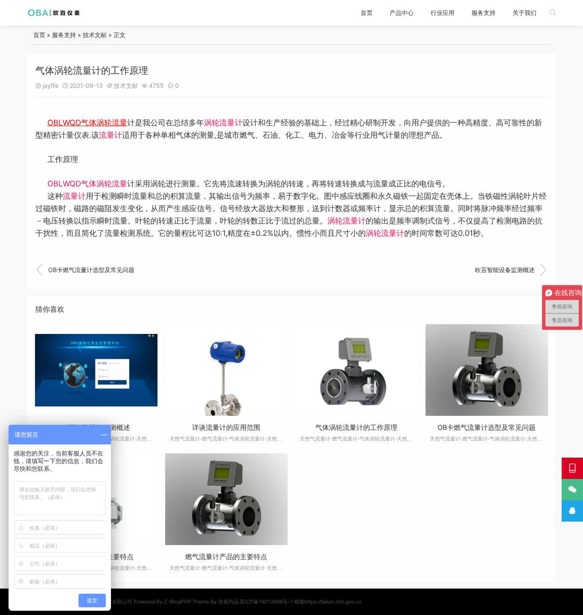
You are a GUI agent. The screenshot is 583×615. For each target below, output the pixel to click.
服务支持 (484, 12)
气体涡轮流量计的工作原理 (356, 427)
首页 (367, 12)
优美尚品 (228, 601)
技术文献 (95, 34)
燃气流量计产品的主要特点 (226, 556)
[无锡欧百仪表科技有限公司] (54, 12)
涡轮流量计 (223, 122)
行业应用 (443, 12)
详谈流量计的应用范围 (226, 427)
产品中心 (402, 12)
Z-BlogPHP (177, 601)
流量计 (110, 135)
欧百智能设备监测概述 (511, 270)
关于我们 (524, 12)
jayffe (50, 85)
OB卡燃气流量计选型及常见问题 (84, 270)
